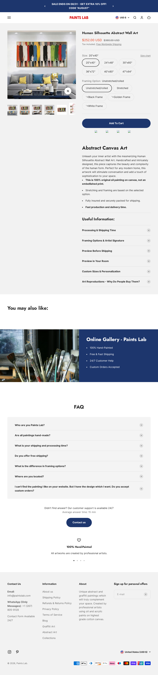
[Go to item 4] (49, 110)
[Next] (113, 6)
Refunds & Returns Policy (57, 603)
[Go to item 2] (25, 110)
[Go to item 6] (74, 109)
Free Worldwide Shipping (108, 44)
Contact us (79, 522)
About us (47, 591)
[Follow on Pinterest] (17, 652)
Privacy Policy (50, 609)
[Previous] (44, 6)
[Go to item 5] (62, 110)
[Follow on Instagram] (9, 652)
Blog (45, 620)
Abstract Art (49, 632)
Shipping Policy (51, 597)
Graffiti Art (48, 626)
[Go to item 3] (37, 110)
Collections (49, 638)
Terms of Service (52, 614)
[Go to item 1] (12, 110)
